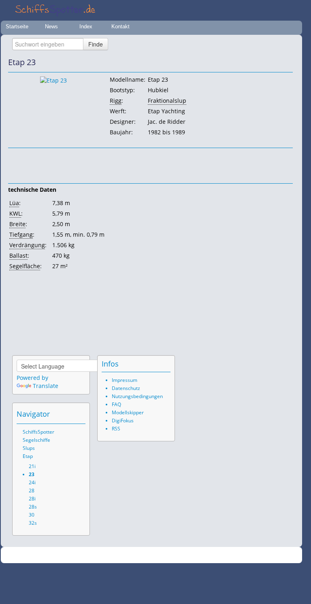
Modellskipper (128, 412)
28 (31, 490)
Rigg (115, 100)
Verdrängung (27, 245)
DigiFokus (123, 420)
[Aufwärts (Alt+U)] (264, 62)
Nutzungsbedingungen (137, 396)
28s (33, 506)
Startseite (17, 26)
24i (32, 482)
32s (33, 522)
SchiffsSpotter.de (161, 555)
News (51, 26)
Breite (17, 224)
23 (31, 474)
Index (85, 26)
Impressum (124, 380)
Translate (45, 386)
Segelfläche (24, 266)
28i (32, 498)
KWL (15, 213)
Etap (28, 456)
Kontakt (120, 26)
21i (32, 466)
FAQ (116, 404)
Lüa (14, 203)
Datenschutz (126, 388)
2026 (135, 555)
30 (31, 514)
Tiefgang (21, 234)
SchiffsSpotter (38, 431)
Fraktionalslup (167, 100)
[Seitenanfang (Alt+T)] (57, 414)
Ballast (18, 255)
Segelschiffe (36, 440)
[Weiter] (287, 62)
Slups (29, 448)
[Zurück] (275, 62)
